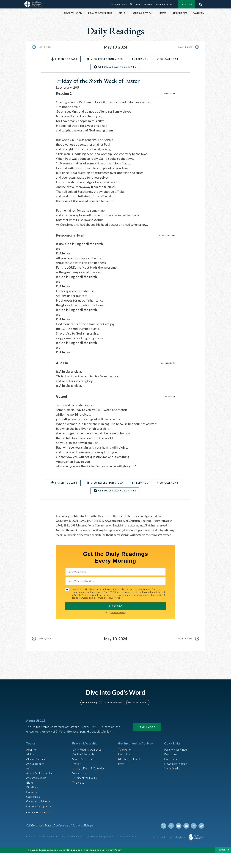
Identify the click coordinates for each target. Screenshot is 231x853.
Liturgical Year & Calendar (88, 768)
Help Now (186, 4)
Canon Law (32, 792)
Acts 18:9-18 (169, 93)
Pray (121, 763)
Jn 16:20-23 (170, 396)
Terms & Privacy (118, 612)
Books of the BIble (83, 754)
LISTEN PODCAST (66, 59)
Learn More (147, 727)
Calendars (170, 759)
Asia (29, 768)
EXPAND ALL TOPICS (37, 813)
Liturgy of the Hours (84, 777)
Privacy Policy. (115, 597)
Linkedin (186, 826)
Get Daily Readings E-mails (117, 66)
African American (36, 759)
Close (222, 850)
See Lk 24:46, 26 (168, 363)
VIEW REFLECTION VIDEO (107, 59)
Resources (170, 754)
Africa (30, 754)
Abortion (31, 749)
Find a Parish (144, 4)
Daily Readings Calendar (131, 4)
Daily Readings (119, 4)
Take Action (125, 749)
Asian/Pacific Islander (39, 773)
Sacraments (79, 773)
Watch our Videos (138, 702)
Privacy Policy (128, 836)
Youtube (179, 826)
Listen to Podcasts (113, 702)
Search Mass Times (83, 759)
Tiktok (201, 826)
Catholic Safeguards (38, 806)
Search (200, 3)
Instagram (194, 826)
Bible (29, 782)
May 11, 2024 (185, 47)
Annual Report (35, 763)
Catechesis (33, 796)
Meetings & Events (130, 759)
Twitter (163, 826)
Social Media (172, 768)
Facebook (171, 826)
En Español (140, 59)
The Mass (78, 782)
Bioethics (32, 787)
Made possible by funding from (169, 837)
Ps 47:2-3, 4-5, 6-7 (167, 235)
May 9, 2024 (45, 47)
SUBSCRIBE (116, 606)
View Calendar (167, 59)
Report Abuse (164, 4)
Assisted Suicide (36, 777)
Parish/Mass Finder (176, 749)
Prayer (76, 763)
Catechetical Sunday (38, 801)
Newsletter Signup (175, 763)
